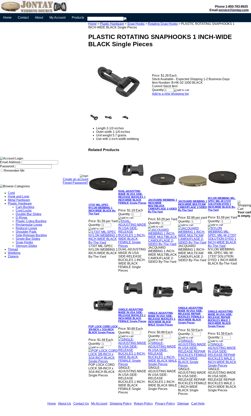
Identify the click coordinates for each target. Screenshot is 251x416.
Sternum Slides (26, 245)
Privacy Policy (165, 403)
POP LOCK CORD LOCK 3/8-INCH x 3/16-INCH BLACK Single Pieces (103, 329)
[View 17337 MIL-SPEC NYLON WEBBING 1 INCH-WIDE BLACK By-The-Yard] (103, 242)
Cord (11, 193)
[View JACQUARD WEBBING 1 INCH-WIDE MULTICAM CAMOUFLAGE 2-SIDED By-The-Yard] (192, 242)
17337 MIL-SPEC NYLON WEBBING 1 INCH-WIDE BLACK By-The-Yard (102, 209)
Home (7, 17)
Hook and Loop (18, 196)
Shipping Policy (121, 403)
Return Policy (143, 403)
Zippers (13, 256)
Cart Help (198, 403)
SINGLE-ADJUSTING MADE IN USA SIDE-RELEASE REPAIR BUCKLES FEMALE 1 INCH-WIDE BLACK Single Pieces (191, 315)
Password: (7, 166)
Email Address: (10, 162)
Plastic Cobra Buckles (31, 221)
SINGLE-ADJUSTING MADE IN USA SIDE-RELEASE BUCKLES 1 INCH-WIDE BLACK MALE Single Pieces (161, 319)
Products (78, 17)
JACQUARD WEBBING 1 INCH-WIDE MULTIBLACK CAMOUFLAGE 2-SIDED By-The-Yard (162, 205)
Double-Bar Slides (28, 214)
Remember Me (14, 170)
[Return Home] (34, 12)
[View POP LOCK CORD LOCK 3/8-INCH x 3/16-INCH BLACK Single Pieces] (103, 361)
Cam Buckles (25, 207)
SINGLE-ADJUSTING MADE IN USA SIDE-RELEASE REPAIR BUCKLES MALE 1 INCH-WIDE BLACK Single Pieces (220, 319)
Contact (23, 17)
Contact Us (81, 403)
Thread (13, 249)
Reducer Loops (26, 228)
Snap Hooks (24, 242)
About (39, 17)
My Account (57, 17)
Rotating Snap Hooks (163, 23)
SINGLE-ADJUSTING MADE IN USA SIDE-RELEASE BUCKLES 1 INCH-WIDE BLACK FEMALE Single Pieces (132, 315)
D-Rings (21, 217)
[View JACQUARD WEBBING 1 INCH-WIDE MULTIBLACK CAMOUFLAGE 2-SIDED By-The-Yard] (162, 244)
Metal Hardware (19, 200)
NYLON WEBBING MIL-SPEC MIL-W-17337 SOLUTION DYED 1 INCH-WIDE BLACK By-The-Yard (222, 204)
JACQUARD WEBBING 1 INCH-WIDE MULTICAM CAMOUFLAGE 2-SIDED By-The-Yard (192, 206)
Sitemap (183, 403)
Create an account (75, 179)
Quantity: (158, 90)
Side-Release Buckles (31, 235)
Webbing (14, 253)
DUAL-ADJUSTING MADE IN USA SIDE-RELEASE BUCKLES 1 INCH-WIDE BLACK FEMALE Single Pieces (132, 197)
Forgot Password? (75, 182)
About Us (64, 403)
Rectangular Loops (29, 224)
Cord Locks (24, 210)
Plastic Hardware (20, 203)
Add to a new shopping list (170, 93)
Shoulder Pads (26, 231)
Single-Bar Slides (28, 238)
